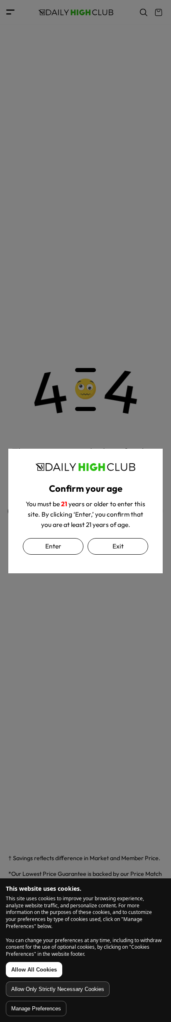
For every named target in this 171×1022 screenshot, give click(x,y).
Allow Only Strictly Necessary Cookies (57, 989)
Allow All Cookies (34, 970)
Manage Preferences (36, 1008)
